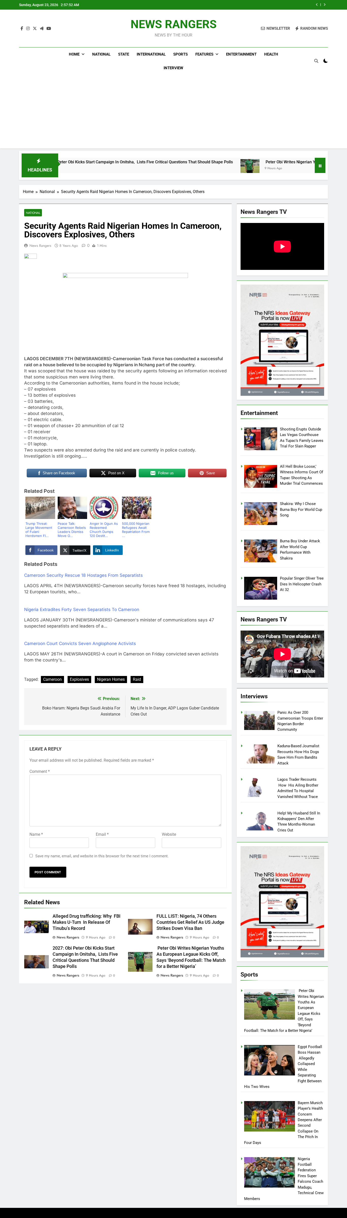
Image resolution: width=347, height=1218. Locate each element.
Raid (137, 679)
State (123, 54)
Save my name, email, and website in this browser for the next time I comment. (102, 856)
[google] (41, 29)
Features (204, 54)
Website (169, 834)
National (101, 54)
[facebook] (22, 29)
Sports (180, 54)
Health (271, 54)
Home (74, 54)
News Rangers (40, 245)
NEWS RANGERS (174, 24)
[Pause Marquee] (320, 165)
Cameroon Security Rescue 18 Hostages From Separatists (83, 575)
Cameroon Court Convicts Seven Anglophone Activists (80, 643)
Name (36, 834)
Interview (173, 68)
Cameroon (52, 679)
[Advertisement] (173, 112)
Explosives (79, 679)
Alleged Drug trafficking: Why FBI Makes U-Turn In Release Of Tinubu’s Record (245, 5)
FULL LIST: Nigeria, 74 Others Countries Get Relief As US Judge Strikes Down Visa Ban (190, 922)
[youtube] (49, 29)
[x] (34, 29)
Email (102, 834)
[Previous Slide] (316, 5)
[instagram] (28, 29)
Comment (39, 771)
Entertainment (241, 54)
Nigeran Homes (111, 679)
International (151, 54)
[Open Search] (316, 61)
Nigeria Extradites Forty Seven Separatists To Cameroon (81, 609)
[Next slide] (324, 5)
